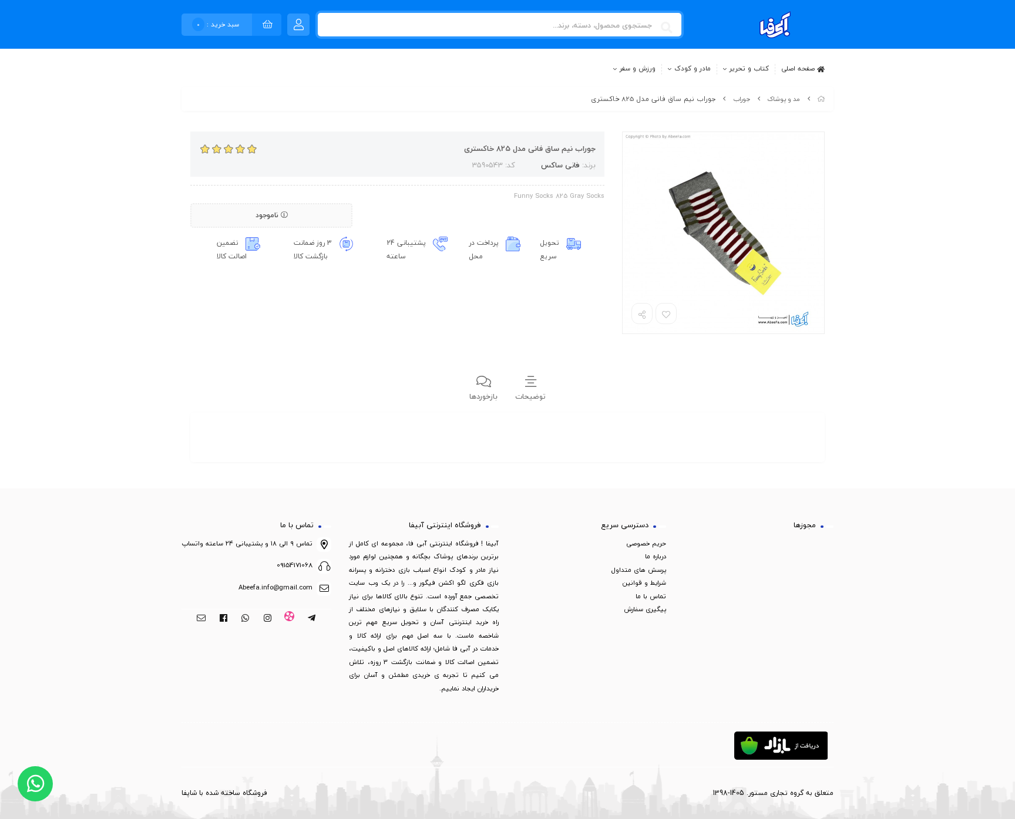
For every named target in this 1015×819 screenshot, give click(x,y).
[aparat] (290, 618)
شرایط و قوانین (644, 582)
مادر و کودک (692, 69)
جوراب (741, 99)
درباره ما (655, 556)
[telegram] (311, 618)
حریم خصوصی (646, 543)
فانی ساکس (560, 165)
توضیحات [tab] (530, 396)
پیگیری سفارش (645, 609)
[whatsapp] (245, 618)
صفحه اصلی (799, 68)
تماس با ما (651, 596)
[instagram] (267, 618)
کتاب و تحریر (749, 69)
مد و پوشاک (783, 99)
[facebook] (223, 618)
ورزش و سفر (638, 69)
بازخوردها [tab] (483, 396)
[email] (201, 618)
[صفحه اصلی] (821, 99)
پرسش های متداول (638, 569)
